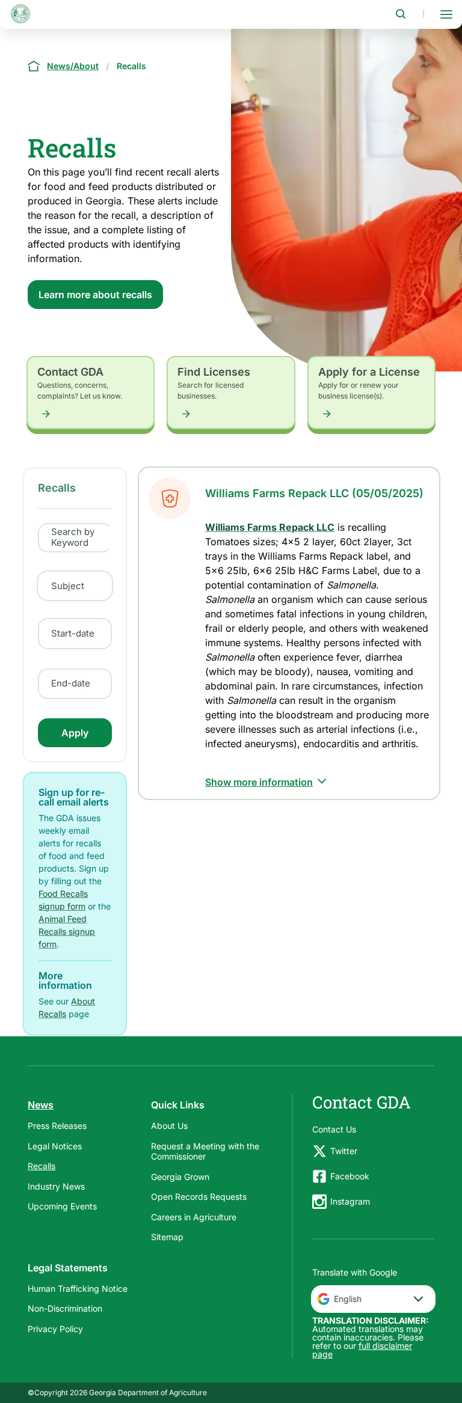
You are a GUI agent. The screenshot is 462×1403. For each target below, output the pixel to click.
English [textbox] (348, 1299)
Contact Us (334, 1129)
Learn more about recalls (95, 295)
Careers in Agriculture (193, 1217)
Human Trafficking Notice (78, 1288)
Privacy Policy (55, 1329)
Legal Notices (55, 1146)
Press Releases (57, 1125)
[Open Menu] (446, 14)
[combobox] (373, 1299)
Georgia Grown (180, 1177)
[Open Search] (400, 14)
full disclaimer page (362, 1349)
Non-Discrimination (65, 1308)
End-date (70, 683)
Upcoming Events (62, 1206)
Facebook (349, 1176)
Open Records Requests (199, 1196)
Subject (67, 585)
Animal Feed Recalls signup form (66, 931)
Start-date (72, 633)
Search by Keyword (72, 538)
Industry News (56, 1186)
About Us (169, 1125)
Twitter (343, 1151)
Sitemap (167, 1237)
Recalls (41, 1166)
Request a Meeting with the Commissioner (205, 1151)
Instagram (350, 1201)
